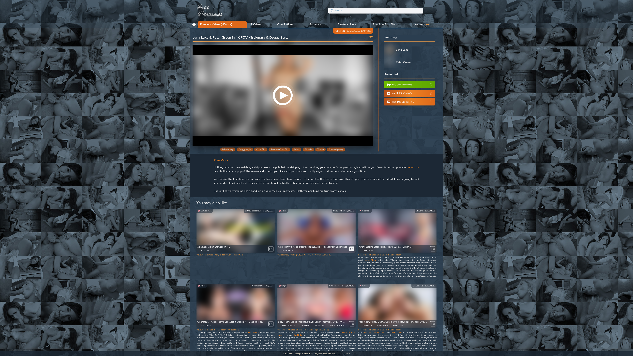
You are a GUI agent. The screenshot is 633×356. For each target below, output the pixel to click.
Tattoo (320, 149)
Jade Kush (367, 332)
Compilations (285, 24)
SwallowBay (339, 210)
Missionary (227, 149)
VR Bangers (257, 285)
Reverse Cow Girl (279, 149)
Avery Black (370, 260)
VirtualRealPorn (336, 285)
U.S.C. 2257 (337, 353)
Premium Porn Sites (385, 24)
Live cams (419, 24)
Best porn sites (301, 353)
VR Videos (255, 24)
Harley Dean (379, 332)
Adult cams (288, 353)
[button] (213, 247)
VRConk (419, 210)
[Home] (209, 10)
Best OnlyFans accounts (320, 353)
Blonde (308, 149)
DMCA (347, 353)
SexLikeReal (352, 31)
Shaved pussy (336, 149)
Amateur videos (347, 24)
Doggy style (245, 149)
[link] (235, 231)
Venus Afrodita (348, 332)
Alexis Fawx (396, 332)
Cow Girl (260, 149)
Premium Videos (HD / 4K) (216, 24)
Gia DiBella (253, 332)
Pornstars (315, 24)
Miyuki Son (298, 335)
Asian (296, 149)
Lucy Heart (282, 335)
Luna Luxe (413, 167)
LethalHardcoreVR (253, 210)
